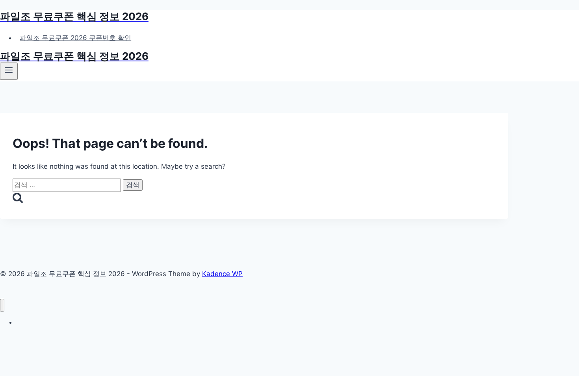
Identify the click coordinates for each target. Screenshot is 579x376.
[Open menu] (9, 71)
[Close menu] (2, 305)
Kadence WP (222, 274)
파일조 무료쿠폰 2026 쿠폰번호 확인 (75, 38)
